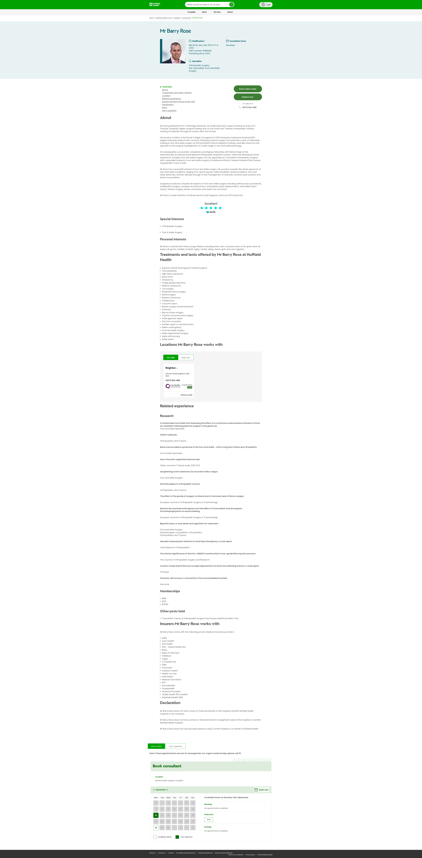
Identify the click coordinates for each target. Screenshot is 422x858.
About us (152, 853)
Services (217, 12)
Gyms (204, 12)
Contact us (162, 853)
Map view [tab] (186, 357)
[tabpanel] (211, 381)
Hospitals (191, 12)
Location (166, 95)
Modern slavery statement (224, 853)
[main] (211, 432)
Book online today (247, 89)
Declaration (167, 104)
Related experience (171, 98)
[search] (209, 4)
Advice (230, 12)
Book (164, 107)
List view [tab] (171, 357)
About (165, 89)
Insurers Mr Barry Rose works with (178, 101)
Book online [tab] (156, 746)
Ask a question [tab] (175, 746)
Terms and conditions (235, 855)
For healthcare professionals (185, 853)
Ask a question (169, 110)
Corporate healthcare (205, 853)
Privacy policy (250, 855)
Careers (171, 853)
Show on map (186, 395)
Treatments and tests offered (176, 92)
